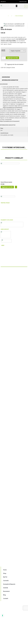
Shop (10, 15)
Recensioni (3, 257)
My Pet (3, 251)
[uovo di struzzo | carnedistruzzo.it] (14, 24)
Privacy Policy (4, 263)
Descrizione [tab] (6, 77)
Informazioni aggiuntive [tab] (10, 80)
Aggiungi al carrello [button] (7, 187)
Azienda (3, 255)
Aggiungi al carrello (12, 57)
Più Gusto (8, 269)
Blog (2, 258)
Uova (13, 15)
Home (6, 15)
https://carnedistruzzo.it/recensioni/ (12, 107)
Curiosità (3, 252)
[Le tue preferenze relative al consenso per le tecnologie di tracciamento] (2, 615)
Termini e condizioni (5, 261)
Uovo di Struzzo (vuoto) (6, 182)
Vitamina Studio (10, 272)
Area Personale (23, 1)
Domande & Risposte (6, 254)
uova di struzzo (3, 50)
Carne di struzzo (4, 216)
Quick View (16, 187)
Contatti (3, 260)
